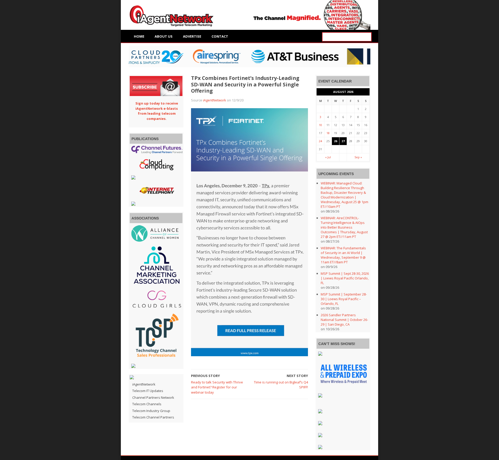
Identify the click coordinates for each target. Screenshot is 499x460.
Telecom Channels (146, 404)
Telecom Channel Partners (153, 417)
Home (139, 36)
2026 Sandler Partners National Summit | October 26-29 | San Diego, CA (344, 320)
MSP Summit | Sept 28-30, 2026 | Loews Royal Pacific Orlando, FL (345, 278)
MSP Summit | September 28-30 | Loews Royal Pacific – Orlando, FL (344, 299)
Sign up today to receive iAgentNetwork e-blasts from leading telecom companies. (156, 111)
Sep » (358, 157)
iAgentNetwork (214, 100)
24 (320, 141)
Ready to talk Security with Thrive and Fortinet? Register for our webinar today (217, 387)
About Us (164, 36)
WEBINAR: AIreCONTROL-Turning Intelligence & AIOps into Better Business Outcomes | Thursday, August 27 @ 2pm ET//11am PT (344, 227)
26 (335, 141)
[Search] (367, 37)
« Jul (328, 157)
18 (328, 133)
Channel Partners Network (153, 397)
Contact (220, 36)
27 (343, 141)
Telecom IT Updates (147, 390)
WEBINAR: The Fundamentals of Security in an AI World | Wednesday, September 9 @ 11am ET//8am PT (343, 255)
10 (320, 125)
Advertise (192, 36)
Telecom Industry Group (151, 410)
